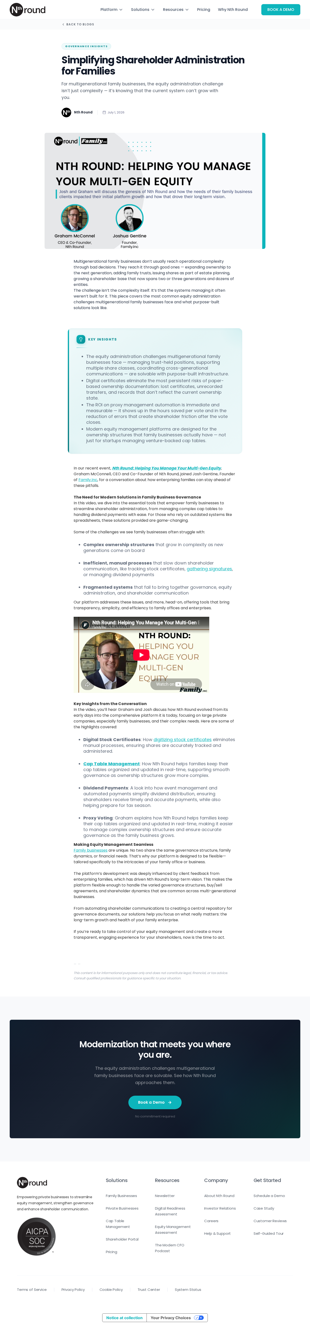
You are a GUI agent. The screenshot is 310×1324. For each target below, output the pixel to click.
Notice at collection (124, 1317)
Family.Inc (87, 480)
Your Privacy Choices (171, 1317)
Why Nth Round (233, 9)
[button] (112, 9)
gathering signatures (209, 569)
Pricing (203, 9)
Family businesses (91, 850)
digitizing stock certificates (183, 739)
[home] (27, 9)
